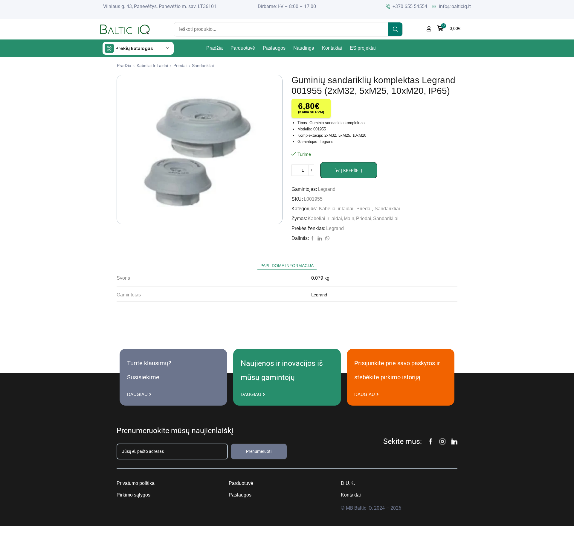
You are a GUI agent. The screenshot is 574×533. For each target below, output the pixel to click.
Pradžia (124, 65)
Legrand (326, 189)
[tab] (287, 265)
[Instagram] (442, 441)
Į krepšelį (351, 170)
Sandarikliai (203, 65)
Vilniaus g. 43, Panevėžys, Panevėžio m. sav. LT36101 (159, 6)
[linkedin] (319, 238)
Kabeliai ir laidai (152, 65)
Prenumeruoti (258, 451)
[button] (448, 28)
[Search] (395, 29)
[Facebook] (312, 238)
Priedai (180, 65)
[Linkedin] (454, 441)
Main (349, 218)
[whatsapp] (326, 238)
